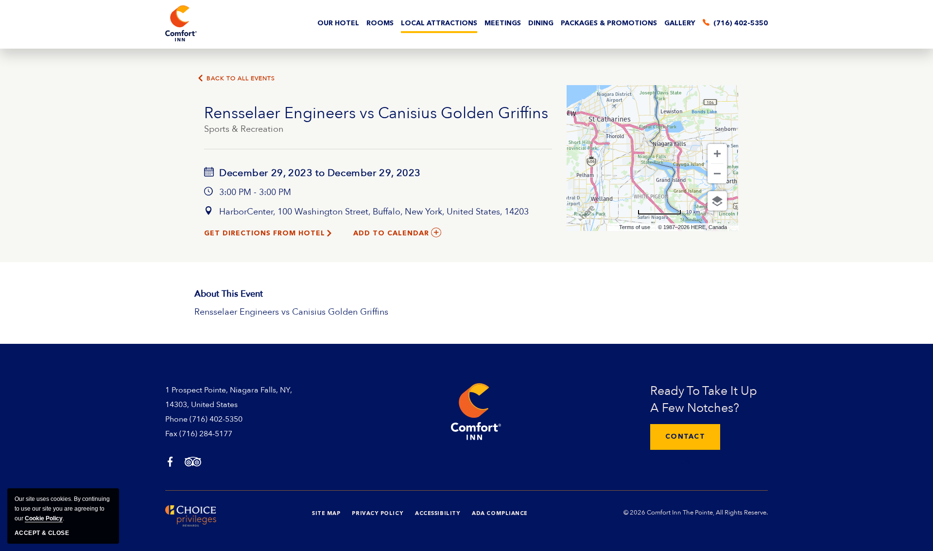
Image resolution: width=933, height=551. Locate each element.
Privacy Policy (377, 513)
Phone (176, 419)
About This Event (228, 294)
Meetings (502, 23)
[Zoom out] (717, 173)
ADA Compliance (500, 513)
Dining (540, 23)
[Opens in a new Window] (170, 462)
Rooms (380, 23)
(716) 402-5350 (216, 419)
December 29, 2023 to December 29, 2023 (319, 172)
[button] (685, 437)
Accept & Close (42, 533)
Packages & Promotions (609, 23)
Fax (171, 433)
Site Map (326, 513)
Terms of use (634, 227)
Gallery (679, 23)
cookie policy (44, 518)
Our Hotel (338, 23)
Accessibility (437, 513)
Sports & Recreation (243, 129)
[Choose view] (717, 201)
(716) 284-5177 (205, 433)
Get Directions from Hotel (264, 233)
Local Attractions (439, 23)
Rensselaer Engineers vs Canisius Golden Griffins (376, 113)
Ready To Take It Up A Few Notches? (703, 399)
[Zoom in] (717, 153)
